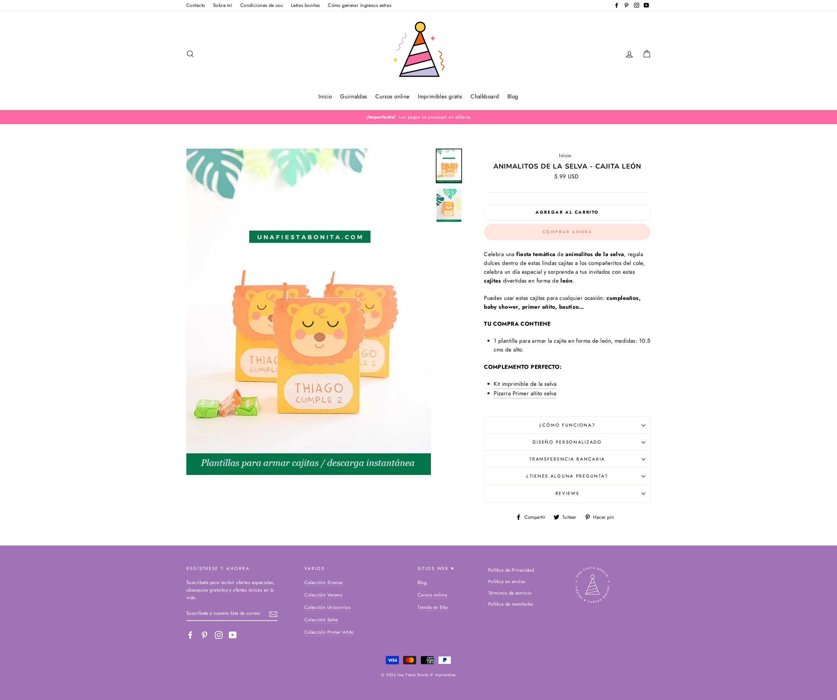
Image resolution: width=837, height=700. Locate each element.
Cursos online (392, 96)
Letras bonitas (305, 5)
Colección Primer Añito (329, 632)
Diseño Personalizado (567, 442)
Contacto (195, 5)
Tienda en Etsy (433, 607)
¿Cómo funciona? (567, 425)
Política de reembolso (511, 604)
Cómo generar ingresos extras (359, 5)
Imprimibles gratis (440, 96)
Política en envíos (506, 581)
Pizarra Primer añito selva (525, 393)
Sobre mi (222, 5)
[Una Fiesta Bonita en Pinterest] (204, 635)
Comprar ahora (567, 232)
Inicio (325, 96)
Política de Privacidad (511, 570)
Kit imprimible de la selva (525, 384)
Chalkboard (484, 96)
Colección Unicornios (327, 607)
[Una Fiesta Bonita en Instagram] (219, 635)
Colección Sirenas (323, 582)
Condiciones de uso (261, 5)
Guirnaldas (353, 96)
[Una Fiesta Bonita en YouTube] (233, 635)
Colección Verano (323, 595)
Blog (513, 96)
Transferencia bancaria (567, 459)
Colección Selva (321, 619)
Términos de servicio (510, 593)
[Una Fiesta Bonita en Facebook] (190, 635)
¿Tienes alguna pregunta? (567, 476)
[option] (418, 117)
